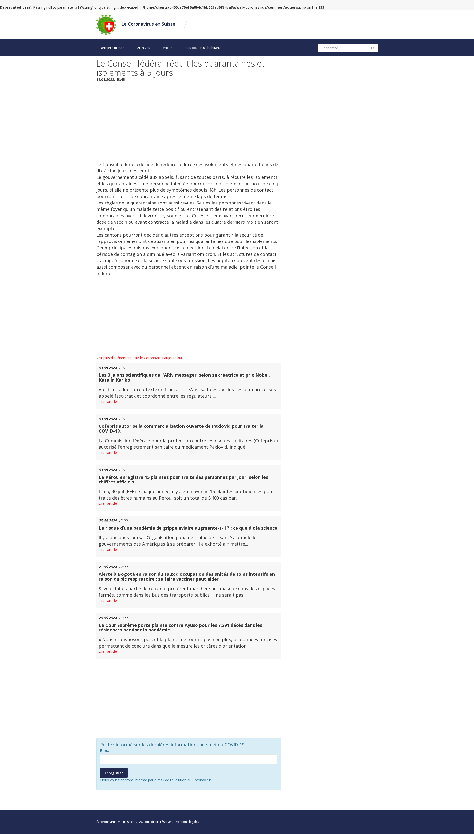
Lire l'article (108, 401)
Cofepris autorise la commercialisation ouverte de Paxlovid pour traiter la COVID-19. (181, 428)
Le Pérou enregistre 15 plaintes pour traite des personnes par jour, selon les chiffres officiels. (183, 479)
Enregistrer (114, 773)
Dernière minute (112, 47)
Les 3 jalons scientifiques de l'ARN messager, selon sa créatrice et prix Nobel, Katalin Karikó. (184, 377)
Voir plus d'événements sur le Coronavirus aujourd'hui (139, 357)
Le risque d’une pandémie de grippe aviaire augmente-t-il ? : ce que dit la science (188, 528)
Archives (143, 47)
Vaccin (168, 47)
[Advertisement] (188, 121)
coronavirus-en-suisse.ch (116, 822)
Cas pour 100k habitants (203, 47)
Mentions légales (187, 822)
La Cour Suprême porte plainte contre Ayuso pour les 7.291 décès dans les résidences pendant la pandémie (180, 627)
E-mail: (106, 750)
